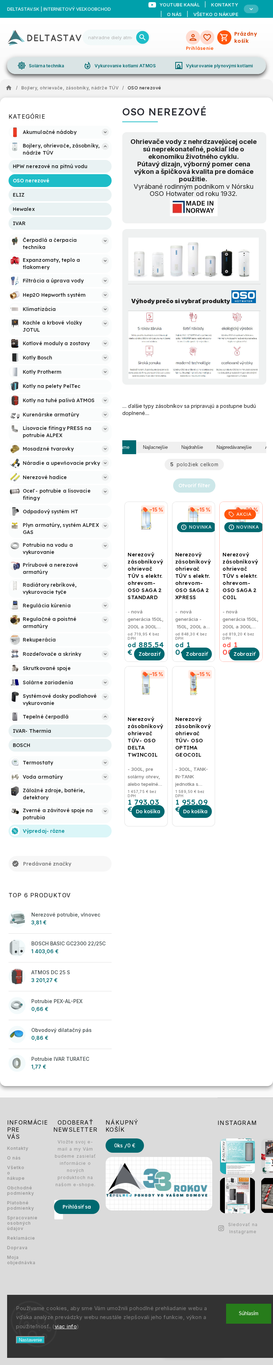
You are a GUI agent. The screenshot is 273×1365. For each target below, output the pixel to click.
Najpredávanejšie (234, 447)
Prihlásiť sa (77, 1207)
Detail (149, 654)
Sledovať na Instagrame (243, 1228)
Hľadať (142, 37)
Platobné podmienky (16, 1205)
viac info (66, 1326)
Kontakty (16, 1148)
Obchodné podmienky (16, 1190)
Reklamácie (16, 1238)
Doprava (16, 1247)
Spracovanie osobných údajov (16, 1223)
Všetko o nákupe (216, 14)
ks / (124, 1145)
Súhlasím (248, 1313)
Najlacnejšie (155, 447)
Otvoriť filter (194, 485)
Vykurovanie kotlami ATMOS (119, 65)
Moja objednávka (16, 1260)
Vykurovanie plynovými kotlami (214, 65)
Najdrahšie (192, 447)
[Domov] (10, 88)
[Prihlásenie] (193, 37)
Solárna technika (40, 65)
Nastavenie (30, 1340)
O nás (174, 14)
